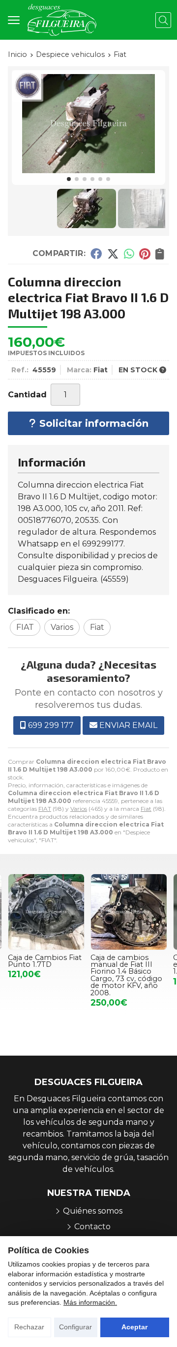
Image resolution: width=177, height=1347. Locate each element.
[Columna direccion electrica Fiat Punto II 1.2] (129, 912)
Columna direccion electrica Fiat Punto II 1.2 (129, 964)
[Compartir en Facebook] (96, 253)
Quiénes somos (92, 1211)
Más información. (90, 1302)
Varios (78, 808)
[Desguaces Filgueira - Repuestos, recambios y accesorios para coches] (62, 20)
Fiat (146, 808)
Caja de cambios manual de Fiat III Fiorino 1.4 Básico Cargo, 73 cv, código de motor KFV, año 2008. (44, 975)
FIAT (44, 808)
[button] (69, 179)
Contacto (92, 1226)
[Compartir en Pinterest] (144, 253)
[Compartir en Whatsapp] (129, 253)
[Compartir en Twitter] (112, 253)
